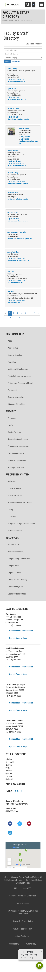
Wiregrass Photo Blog (16, 404)
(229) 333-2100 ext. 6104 (17, 280)
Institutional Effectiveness (18, 369)
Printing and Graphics (16, 467)
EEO (15, 888)
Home (4, 20)
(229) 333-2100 (14, 97)
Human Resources (15, 495)
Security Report (23, 903)
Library (10, 509)
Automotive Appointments (18, 439)
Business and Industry (16, 551)
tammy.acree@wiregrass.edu (16, 81)
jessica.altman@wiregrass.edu (17, 165)
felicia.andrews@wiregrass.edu (17, 221)
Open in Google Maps (14, 161)
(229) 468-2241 (25, 137)
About (11, 20)
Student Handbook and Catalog (20, 502)
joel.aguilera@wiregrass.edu (16, 99)
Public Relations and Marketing (19, 376)
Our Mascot (12, 390)
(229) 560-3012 (25, 139)
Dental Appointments (16, 453)
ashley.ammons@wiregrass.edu (17, 183)
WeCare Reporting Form (22, 929)
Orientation (12, 516)
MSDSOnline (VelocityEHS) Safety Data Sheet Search (23, 912)
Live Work (11, 425)
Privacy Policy (30, 944)
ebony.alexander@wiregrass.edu (18, 119)
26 (10, 318)
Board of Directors (15, 355)
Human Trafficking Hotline (23, 921)
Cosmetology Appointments (18, 446)
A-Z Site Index (13, 544)
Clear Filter (16, 61)
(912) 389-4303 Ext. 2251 (17, 163)
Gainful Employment (15, 587)
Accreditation (13, 348)
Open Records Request (17, 594)
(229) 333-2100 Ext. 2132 (17, 79)
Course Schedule (14, 488)
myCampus (12, 481)
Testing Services (14, 432)
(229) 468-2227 (14, 219)
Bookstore (12, 418)
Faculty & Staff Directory (17, 580)
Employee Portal (14, 573)
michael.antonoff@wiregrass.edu (18, 260)
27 (15, 318)
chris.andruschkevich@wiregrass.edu (19, 239)
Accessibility (14, 944)
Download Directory (34, 44)
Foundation (12, 362)
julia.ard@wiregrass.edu (15, 302)
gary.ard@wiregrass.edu (15, 282)
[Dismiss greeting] (41, 951)
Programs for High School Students (21, 523)
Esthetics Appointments (17, 460)
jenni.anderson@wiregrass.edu (17, 199)
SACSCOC (27, 888)
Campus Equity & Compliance (19, 558)
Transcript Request (15, 530)
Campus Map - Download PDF (21, 630)
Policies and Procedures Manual (20, 383)
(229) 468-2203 (14, 117)
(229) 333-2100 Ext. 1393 (17, 181)
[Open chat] (39, 965)
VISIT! (18, 790)
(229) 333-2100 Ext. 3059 (17, 300)
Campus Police (13, 566)
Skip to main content (9, 2)
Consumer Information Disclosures (22, 896)
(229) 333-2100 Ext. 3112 (17, 258)
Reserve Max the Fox (16, 397)
